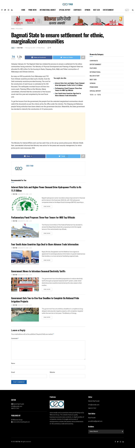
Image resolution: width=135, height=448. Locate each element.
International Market (48, 10)
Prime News (32, 10)
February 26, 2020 (30, 48)
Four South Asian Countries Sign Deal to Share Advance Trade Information (68, 94)
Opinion (87, 10)
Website (52, 372)
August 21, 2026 (23, 194)
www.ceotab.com (55, 413)
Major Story (94, 76)
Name (13, 363)
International (95, 72)
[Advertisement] (48, 126)
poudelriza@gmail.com (95, 421)
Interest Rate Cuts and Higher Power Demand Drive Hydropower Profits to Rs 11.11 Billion (69, 84)
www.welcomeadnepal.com (21, 422)
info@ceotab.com (16, 406)
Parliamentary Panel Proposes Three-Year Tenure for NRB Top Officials (68, 89)
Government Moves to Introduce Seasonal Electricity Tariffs (38, 271)
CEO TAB (19, 48)
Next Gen (96, 10)
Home (23, 10)
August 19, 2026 (23, 305)
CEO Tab (15, 194)
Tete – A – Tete (95, 95)
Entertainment (108, 10)
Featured (93, 68)
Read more (47, 206)
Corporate (78, 10)
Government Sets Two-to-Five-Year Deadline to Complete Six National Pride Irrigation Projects (45, 299)
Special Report (64, 10)
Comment (15, 338)
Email (13, 372)
